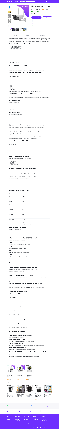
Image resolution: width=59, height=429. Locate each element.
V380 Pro (33, 9)
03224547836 (45, 420)
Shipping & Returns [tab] (42, 35)
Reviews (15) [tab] (28, 35)
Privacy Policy (8, 420)
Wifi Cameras (15, 3)
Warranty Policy (26, 419)
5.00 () (46, 9)
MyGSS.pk (15, 427)
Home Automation (36, 419)
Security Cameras (11, 3)
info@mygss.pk (45, 418)
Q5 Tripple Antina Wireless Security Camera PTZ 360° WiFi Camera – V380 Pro (20, 376)
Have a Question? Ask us (12, 406)
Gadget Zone (35, 420)
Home (7, 3)
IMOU (17, 393)
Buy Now (47, 17)
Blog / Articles (17, 419)
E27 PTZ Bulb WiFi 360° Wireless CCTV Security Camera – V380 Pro (10, 376)
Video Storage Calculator (17, 422)
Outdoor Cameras (19, 3)
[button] (49, 3)
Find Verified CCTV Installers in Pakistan (17, 420)
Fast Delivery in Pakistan (47, 406)
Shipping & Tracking (26, 420)
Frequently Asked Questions (27, 423)
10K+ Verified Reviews (24, 406)
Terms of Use (8, 419)
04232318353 (44, 419)
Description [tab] (15, 35)
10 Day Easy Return (36, 406)
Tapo (7, 393)
